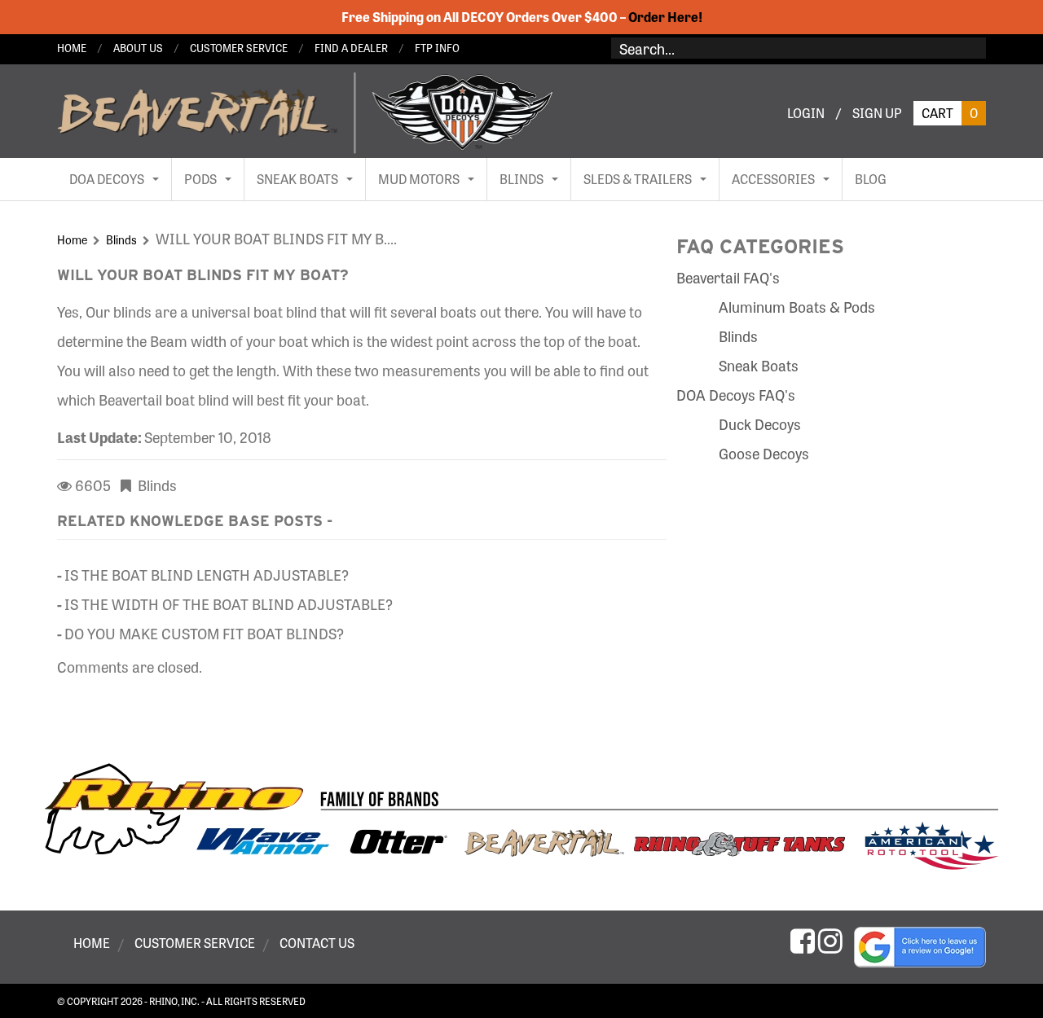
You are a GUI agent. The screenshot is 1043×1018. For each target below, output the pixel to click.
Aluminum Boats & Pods (797, 306)
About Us (138, 47)
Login (806, 112)
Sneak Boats (759, 364)
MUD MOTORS (419, 178)
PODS (200, 178)
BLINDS (521, 178)
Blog (871, 178)
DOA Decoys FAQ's (735, 394)
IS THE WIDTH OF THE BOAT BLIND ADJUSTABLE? (228, 603)
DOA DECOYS (106, 178)
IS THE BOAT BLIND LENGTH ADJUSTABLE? (206, 574)
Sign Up (877, 112)
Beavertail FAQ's (728, 276)
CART (950, 112)
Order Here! (665, 16)
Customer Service (239, 47)
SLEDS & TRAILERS (637, 178)
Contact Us (316, 943)
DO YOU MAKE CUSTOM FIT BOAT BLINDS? (204, 632)
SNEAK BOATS (297, 178)
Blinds (121, 239)
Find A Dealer (351, 47)
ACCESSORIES (773, 178)
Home (71, 47)
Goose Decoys (764, 452)
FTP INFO (437, 47)
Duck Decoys (760, 423)
